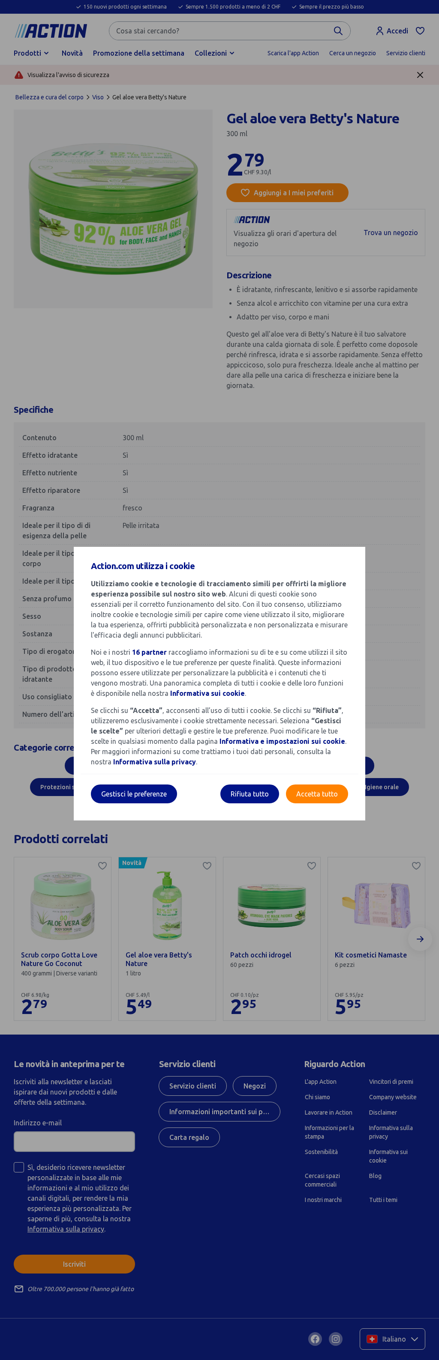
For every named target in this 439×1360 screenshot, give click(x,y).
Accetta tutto (317, 794)
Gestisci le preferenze (134, 794)
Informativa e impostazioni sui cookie (282, 741)
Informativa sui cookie (207, 693)
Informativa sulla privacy (154, 762)
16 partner (149, 652)
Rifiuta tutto (250, 794)
